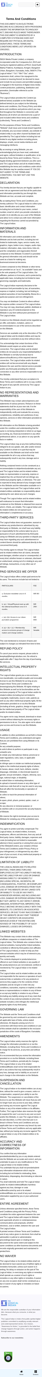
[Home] (21, 1371)
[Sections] (6, 1370)
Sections (7, 1375)
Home (21, 1374)
